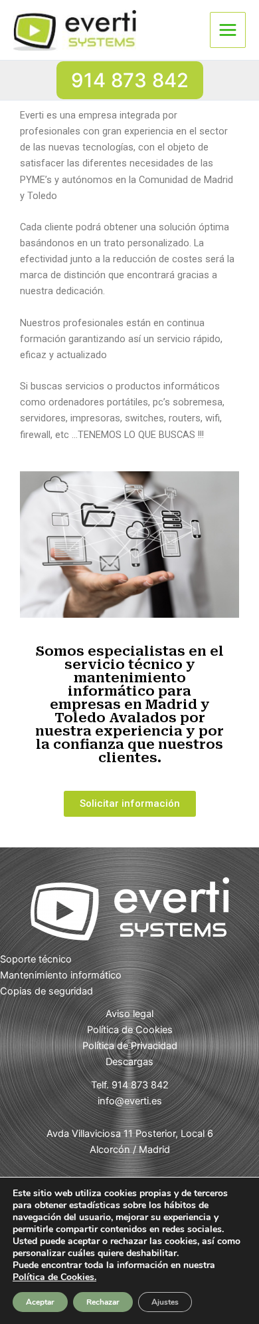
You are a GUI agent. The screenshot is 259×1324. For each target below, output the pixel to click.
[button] (129, 80)
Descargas (129, 1062)
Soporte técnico (36, 959)
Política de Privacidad (129, 1046)
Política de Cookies (130, 1030)
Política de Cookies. (54, 1277)
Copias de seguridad (46, 991)
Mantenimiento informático (61, 975)
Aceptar (40, 1302)
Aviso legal (129, 1014)
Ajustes (165, 1302)
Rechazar (103, 1302)
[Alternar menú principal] (228, 30)
